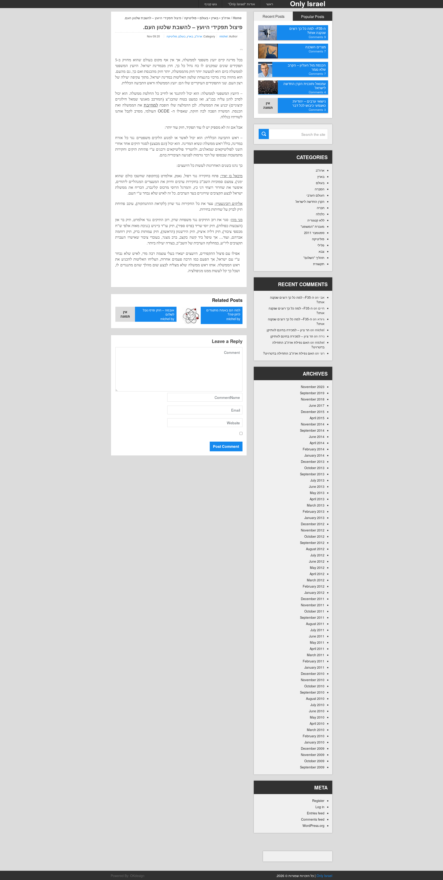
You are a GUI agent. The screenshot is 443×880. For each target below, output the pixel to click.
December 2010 (312, 673)
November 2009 (312, 754)
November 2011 (312, 605)
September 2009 (312, 767)
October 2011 (314, 611)
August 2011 (315, 623)
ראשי (269, 4)
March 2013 (315, 505)
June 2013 (316, 486)
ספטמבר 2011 (314, 232)
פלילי (320, 245)
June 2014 (316, 436)
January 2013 (314, 517)
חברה (320, 207)
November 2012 (312, 530)
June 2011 (316, 636)
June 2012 (316, 561)
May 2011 (317, 642)
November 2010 (312, 679)
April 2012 (317, 573)
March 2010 (315, 729)
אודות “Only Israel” (241, 4)
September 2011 (312, 617)
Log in (319, 806)
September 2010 (312, 692)
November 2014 (312, 424)
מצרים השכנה (315, 46)
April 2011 (317, 648)
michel (223, 36)
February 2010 (313, 736)
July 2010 (317, 704)
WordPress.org (313, 825)
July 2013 (317, 480)
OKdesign (137, 875)
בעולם (204, 17)
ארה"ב (225, 17)
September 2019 (312, 393)
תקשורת (318, 263)
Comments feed (312, 819)
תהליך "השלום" (313, 257)
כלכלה (320, 214)
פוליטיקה (190, 17)
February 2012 (313, 586)
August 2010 (315, 698)
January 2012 (314, 592)
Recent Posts (273, 16)
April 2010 (317, 723)
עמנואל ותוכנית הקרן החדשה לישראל (304, 85)
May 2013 (317, 492)
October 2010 (314, 686)
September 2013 (312, 474)
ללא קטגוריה (315, 220)
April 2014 (317, 442)
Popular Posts (312, 16)
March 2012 (315, 580)
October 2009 (314, 761)
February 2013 (313, 511)
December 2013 (312, 461)
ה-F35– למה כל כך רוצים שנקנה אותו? (307, 30)
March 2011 (315, 654)
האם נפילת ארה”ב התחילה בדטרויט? (288, 353)
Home (237, 17)
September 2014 (312, 430)
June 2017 (316, 405)
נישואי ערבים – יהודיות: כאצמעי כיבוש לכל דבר (309, 103)
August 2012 (315, 548)
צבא (321, 251)
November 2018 (312, 399)
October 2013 (314, 467)
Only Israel (324, 875)
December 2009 (312, 748)
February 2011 (313, 661)
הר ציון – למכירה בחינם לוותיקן (288, 330)
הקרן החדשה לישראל (310, 201)
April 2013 (317, 499)
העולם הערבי (315, 195)
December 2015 (312, 411)
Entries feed (315, 813)
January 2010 (314, 742)
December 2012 (312, 524)
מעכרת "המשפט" (312, 226)
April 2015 (317, 418)
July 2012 (317, 555)
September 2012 (312, 542)
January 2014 (314, 455)
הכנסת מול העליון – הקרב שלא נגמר (307, 67)
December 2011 (312, 598)
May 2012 (317, 567)
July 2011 (317, 630)
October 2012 (314, 536)
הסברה (319, 189)
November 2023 (312, 386)
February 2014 (313, 449)
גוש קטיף (210, 4)
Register (318, 800)
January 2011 (314, 667)
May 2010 (317, 717)
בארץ (214, 17)
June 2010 (316, 711)
